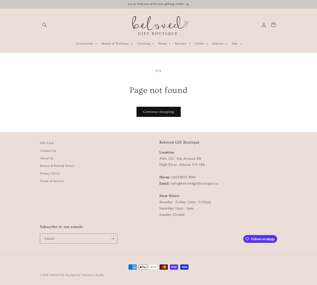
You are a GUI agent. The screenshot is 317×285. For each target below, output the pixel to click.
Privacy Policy (50, 173)
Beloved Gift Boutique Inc (65, 275)
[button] (44, 25)
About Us (47, 158)
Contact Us (48, 151)
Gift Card (46, 143)
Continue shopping (158, 112)
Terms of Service (52, 181)
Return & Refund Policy (57, 166)
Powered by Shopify (92, 275)
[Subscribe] (112, 239)
